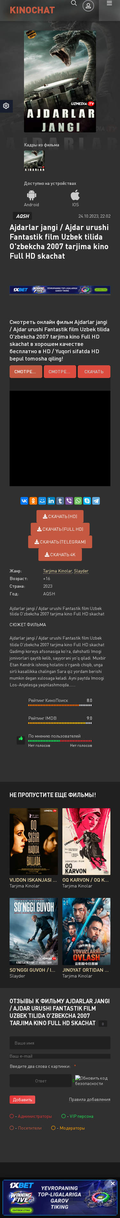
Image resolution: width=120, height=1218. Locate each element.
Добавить (22, 1099)
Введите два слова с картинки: (40, 1066)
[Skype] (87, 501)
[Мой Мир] (42, 501)
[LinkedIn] (51, 501)
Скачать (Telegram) (62, 541)
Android (31, 204)
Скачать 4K (62, 554)
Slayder (81, 570)
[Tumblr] (60, 501)
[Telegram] (96, 501)
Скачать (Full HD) (62, 529)
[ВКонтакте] (24, 501)
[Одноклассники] (33, 501)
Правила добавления (89, 1099)
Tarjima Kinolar (57, 570)
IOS (75, 204)
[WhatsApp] (78, 501)
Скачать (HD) (62, 516)
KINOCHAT (32, 9)
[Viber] (69, 501)
